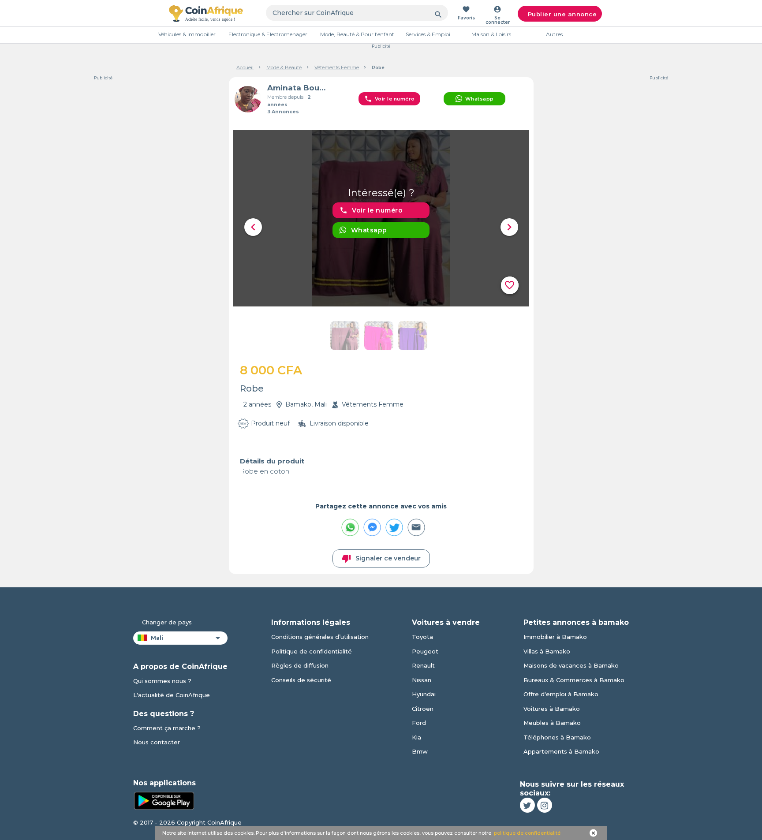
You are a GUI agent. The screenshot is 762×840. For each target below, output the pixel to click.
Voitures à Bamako (551, 708)
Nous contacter (156, 742)
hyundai (424, 694)
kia (416, 737)
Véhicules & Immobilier (187, 34)
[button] (253, 227)
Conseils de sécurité (301, 679)
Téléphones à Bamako (557, 737)
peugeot (425, 651)
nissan (421, 679)
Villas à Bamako (546, 651)
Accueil (245, 67)
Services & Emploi (428, 34)
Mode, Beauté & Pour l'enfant (357, 34)
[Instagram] (544, 805)
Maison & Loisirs (491, 34)
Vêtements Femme (336, 67)
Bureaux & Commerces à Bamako (573, 679)
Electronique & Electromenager (267, 34)
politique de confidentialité (527, 833)
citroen (422, 708)
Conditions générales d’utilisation (320, 636)
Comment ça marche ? (167, 728)
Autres (554, 34)
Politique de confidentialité (311, 651)
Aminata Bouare (298, 87)
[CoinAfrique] (206, 13)
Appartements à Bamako (561, 751)
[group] (381, 218)
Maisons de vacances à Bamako (571, 665)
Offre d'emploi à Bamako (560, 694)
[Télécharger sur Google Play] (164, 799)
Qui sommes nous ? (162, 680)
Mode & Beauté (284, 67)
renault (423, 665)
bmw (420, 751)
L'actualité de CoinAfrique (171, 694)
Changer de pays (167, 622)
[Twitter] (527, 805)
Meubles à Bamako (552, 722)
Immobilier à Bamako (555, 636)
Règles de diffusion (300, 665)
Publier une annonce (562, 14)
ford (419, 722)
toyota (422, 636)
